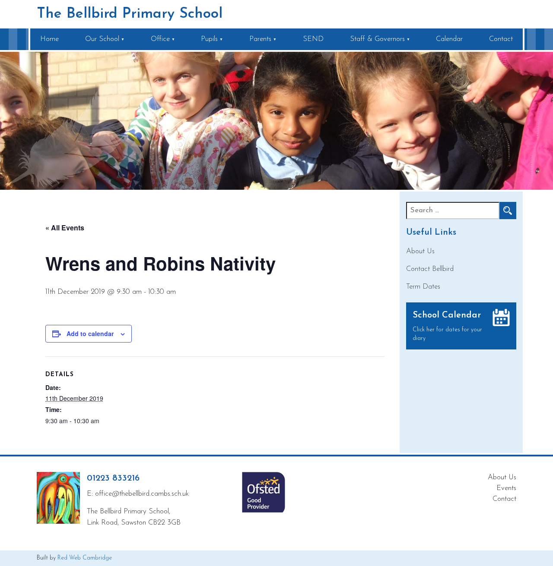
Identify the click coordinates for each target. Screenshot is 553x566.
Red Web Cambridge (84, 558)
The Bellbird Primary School (129, 14)
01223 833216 (113, 478)
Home (49, 39)
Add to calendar (90, 333)
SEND (313, 39)
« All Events (64, 228)
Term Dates (423, 286)
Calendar (449, 39)
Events (506, 488)
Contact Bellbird (430, 269)
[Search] (507, 210)
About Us (420, 251)
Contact (501, 39)
